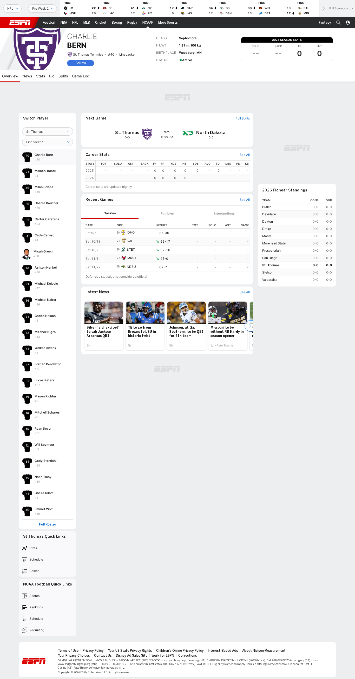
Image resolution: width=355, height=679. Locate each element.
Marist (266, 236)
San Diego (269, 258)
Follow (80, 63)
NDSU (131, 267)
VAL (130, 241)
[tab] (110, 213)
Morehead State (274, 243)
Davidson (269, 214)
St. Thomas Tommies (88, 54)
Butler (266, 207)
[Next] (323, 8)
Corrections (187, 655)
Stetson (267, 272)
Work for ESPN (163, 655)
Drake (266, 229)
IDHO (131, 232)
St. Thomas (271, 265)
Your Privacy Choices (74, 655)
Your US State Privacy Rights (130, 651)
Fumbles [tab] (167, 213)
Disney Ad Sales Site (131, 655)
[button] (338, 23)
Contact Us (103, 655)
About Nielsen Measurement (264, 651)
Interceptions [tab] (224, 213)
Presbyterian (271, 250)
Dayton (267, 221)
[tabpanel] (167, 245)
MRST (131, 258)
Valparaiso (269, 280)
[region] (173, 170)
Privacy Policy (93, 651)
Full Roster (47, 524)
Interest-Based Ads (223, 651)
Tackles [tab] (110, 213)
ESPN (20, 22)
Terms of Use (68, 651)
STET (131, 249)
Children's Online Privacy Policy (180, 651)
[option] (103, 326)
